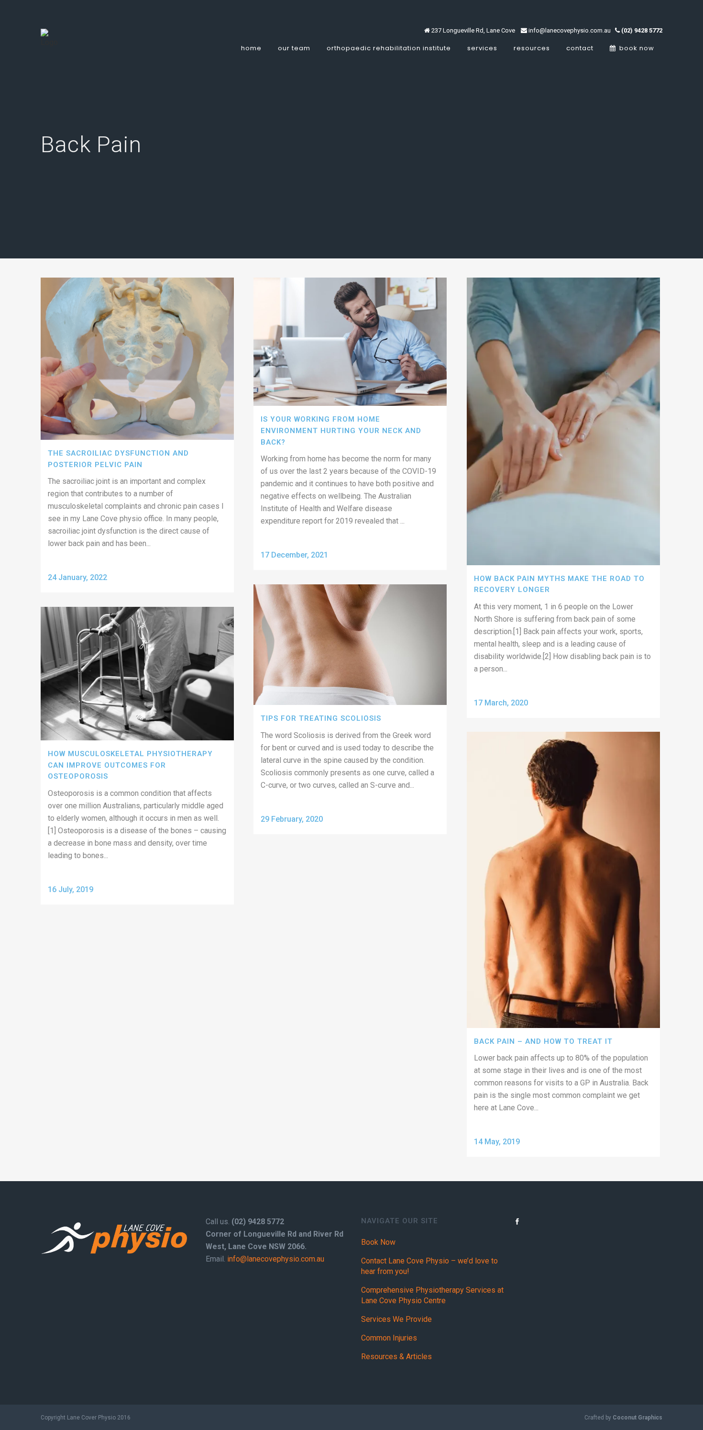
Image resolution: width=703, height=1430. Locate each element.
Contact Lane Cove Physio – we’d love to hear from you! (429, 1266)
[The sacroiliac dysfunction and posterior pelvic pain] (137, 359)
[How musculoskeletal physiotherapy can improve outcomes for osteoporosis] (137, 673)
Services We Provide (396, 1319)
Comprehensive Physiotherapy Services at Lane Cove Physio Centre (432, 1295)
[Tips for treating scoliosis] (350, 644)
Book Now (378, 1242)
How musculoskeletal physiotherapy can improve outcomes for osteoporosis (130, 765)
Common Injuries (389, 1337)
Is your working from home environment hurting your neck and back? (341, 430)
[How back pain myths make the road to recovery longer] (563, 421)
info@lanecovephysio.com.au (275, 1258)
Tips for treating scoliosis (321, 718)
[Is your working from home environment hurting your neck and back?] (350, 342)
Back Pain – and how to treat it (543, 1041)
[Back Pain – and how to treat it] (563, 880)
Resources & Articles (396, 1356)
